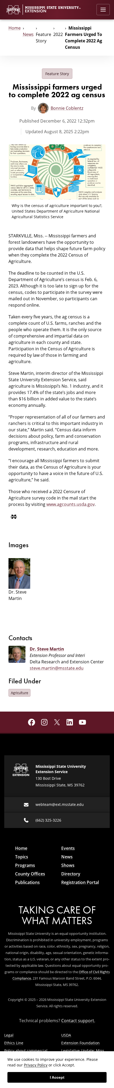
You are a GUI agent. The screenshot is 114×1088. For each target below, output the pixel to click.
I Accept (57, 1077)
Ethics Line (13, 1042)
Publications (27, 882)
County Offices (30, 874)
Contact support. (78, 1020)
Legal (9, 1035)
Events (68, 848)
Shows (67, 865)
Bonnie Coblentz (67, 108)
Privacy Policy (35, 1064)
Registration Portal (80, 882)
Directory (70, 874)
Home (14, 28)
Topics (21, 857)
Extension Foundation (80, 1042)
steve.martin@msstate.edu (57, 668)
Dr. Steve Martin (47, 649)
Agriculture (19, 693)
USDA (66, 1035)
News (28, 34)
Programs (25, 865)
